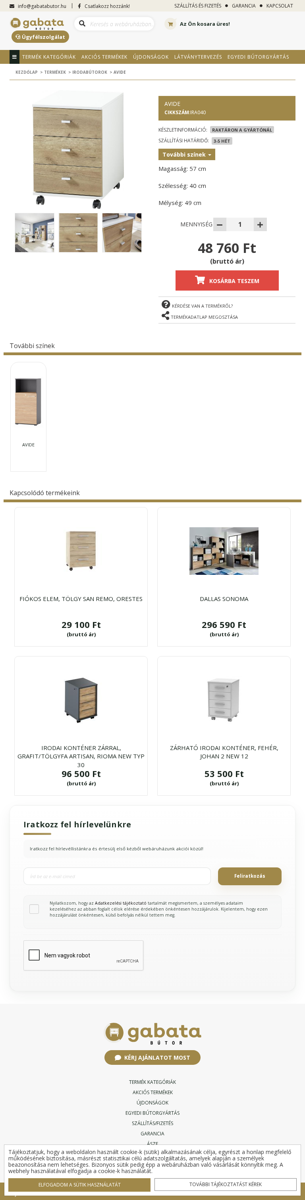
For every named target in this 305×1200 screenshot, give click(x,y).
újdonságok (152, 1102)
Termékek (55, 72)
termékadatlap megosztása (204, 317)
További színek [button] (184, 154)
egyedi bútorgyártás (152, 1113)
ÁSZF (152, 1144)
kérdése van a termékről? (202, 306)
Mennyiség (196, 224)
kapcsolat (279, 5)
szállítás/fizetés (152, 1123)
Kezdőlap (26, 72)
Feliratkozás (249, 876)
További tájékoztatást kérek (225, 1184)
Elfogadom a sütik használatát (80, 1184)
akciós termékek (153, 1092)
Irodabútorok (89, 72)
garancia (244, 5)
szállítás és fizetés (197, 5)
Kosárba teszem (234, 281)
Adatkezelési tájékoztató (121, 903)
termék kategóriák (152, 1082)
